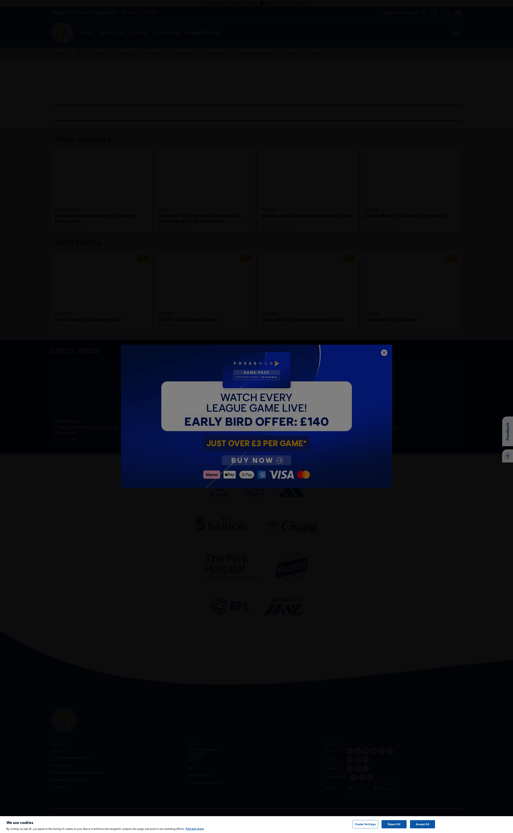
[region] (256, 824)
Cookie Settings (365, 824)
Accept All (422, 824)
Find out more (195, 828)
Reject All (394, 824)
